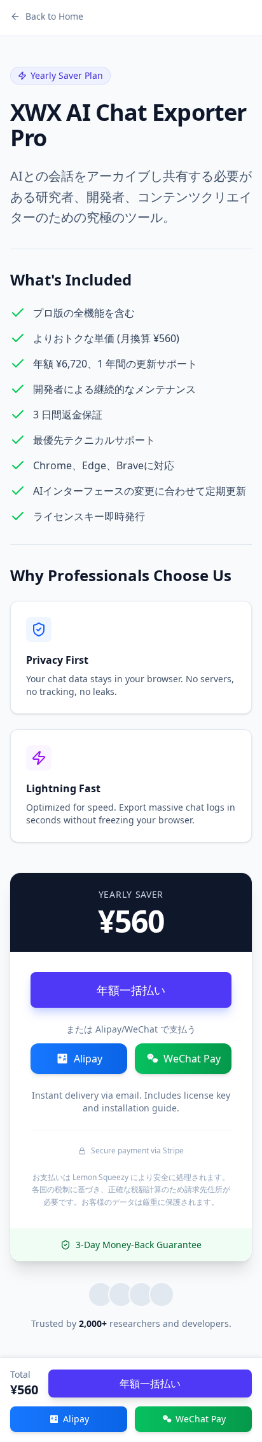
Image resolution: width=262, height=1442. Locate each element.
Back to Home (54, 16)
